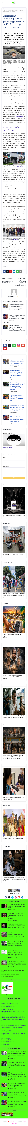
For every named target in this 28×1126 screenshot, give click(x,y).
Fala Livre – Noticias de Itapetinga (10, 1003)
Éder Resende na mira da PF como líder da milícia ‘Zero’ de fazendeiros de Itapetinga (17, 943)
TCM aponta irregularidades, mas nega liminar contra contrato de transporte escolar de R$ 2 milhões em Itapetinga (17, 386)
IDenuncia (17, 296)
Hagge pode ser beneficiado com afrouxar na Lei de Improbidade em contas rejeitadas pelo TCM (16, 925)
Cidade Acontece (6, 1030)
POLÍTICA (12, 9)
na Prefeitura (19, 116)
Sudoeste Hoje (5, 1044)
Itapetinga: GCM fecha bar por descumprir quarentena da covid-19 (12, 1040)
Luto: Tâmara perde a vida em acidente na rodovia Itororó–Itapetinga (12, 1012)
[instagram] (18, 345)
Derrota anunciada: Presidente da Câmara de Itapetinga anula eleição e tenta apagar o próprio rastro (17, 328)
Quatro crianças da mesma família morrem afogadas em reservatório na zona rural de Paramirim (13, 1019)
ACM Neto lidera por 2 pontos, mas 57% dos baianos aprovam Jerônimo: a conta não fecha (17, 317)
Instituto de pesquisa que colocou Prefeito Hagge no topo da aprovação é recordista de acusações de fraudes (17, 953)
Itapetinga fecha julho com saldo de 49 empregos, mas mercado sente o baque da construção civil (17, 408)
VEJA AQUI (20, 166)
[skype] (12, 897)
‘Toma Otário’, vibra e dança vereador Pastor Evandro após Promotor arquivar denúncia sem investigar (17, 916)
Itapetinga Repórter (6, 1038)
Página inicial (6, 9)
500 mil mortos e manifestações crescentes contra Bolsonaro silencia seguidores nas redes (16, 934)
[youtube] (23, 345)
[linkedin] (22, 897)
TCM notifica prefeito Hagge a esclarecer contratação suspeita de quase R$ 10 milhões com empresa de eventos (17, 964)
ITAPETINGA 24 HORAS (7, 1010)
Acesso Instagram (7, 447)
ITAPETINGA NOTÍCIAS (6, 1024)
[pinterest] (5, 348)
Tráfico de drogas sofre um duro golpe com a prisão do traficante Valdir (16, 906)
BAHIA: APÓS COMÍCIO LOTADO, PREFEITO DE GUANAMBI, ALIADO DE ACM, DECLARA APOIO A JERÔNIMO (13, 1033)
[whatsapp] (14, 345)
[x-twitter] (9, 345)
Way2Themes (14, 1122)
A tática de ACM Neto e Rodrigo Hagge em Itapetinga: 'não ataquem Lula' (16, 397)
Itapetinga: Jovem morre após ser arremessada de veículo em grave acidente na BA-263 (13, 1026)
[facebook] (5, 345)
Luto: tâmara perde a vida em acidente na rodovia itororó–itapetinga (12, 1005)
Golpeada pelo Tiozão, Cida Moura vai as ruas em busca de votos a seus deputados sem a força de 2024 (16, 307)
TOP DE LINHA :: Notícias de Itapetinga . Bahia (12, 1016)
